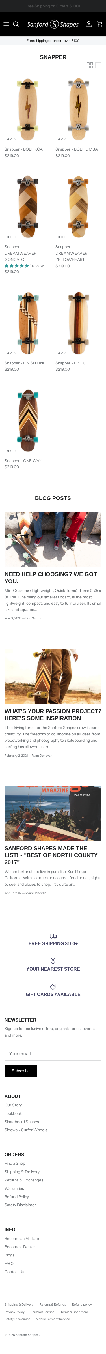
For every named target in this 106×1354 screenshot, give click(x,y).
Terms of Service (42, 1312)
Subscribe (21, 1070)
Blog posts (53, 498)
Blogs (9, 1255)
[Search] (18, 24)
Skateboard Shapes (22, 1121)
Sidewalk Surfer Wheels (26, 1129)
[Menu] (6, 24)
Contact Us (14, 1271)
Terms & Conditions (74, 1312)
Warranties (14, 1188)
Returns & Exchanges (24, 1180)
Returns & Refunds (53, 1304)
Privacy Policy (15, 1312)
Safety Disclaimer (20, 1204)
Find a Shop (15, 1163)
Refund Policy (17, 1196)
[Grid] (89, 65)
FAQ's (9, 1263)
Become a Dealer (20, 1246)
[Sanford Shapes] (53, 24)
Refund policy (82, 1304)
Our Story (13, 1105)
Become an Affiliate (22, 1238)
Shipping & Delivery (22, 1171)
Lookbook (13, 1113)
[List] (98, 65)
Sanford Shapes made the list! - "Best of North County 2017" (51, 855)
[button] (17, 265)
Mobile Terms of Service (53, 1319)
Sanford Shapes (27, 1335)
